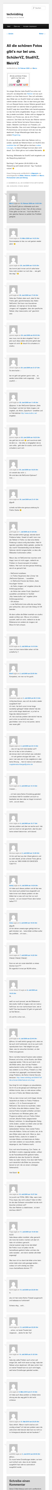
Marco (35, 68)
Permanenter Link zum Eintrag (17, 178)
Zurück (10, 34)
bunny (11, 885)
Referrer (30, 94)
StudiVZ (34, 175)
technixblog (15, 14)
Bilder (22, 175)
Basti (11, 673)
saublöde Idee (11, 145)
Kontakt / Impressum (30, 26)
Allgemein (34, 173)
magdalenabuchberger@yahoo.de (21, 764)
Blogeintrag (16, 135)
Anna (11, 923)
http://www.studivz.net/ (29, 413)
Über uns (17, 26)
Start (8, 26)
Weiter (42, 34)
